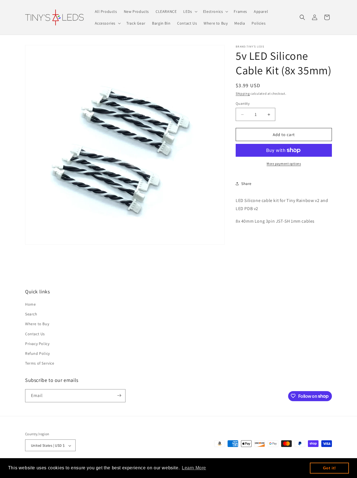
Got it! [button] (329, 468)
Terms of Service (39, 363)
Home (30, 304)
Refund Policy (37, 353)
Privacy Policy (37, 343)
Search (31, 314)
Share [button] (246, 183)
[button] (189, 11)
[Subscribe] (119, 395)
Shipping (243, 93)
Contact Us (35, 333)
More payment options (284, 163)
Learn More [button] (194, 467)
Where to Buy (37, 324)
